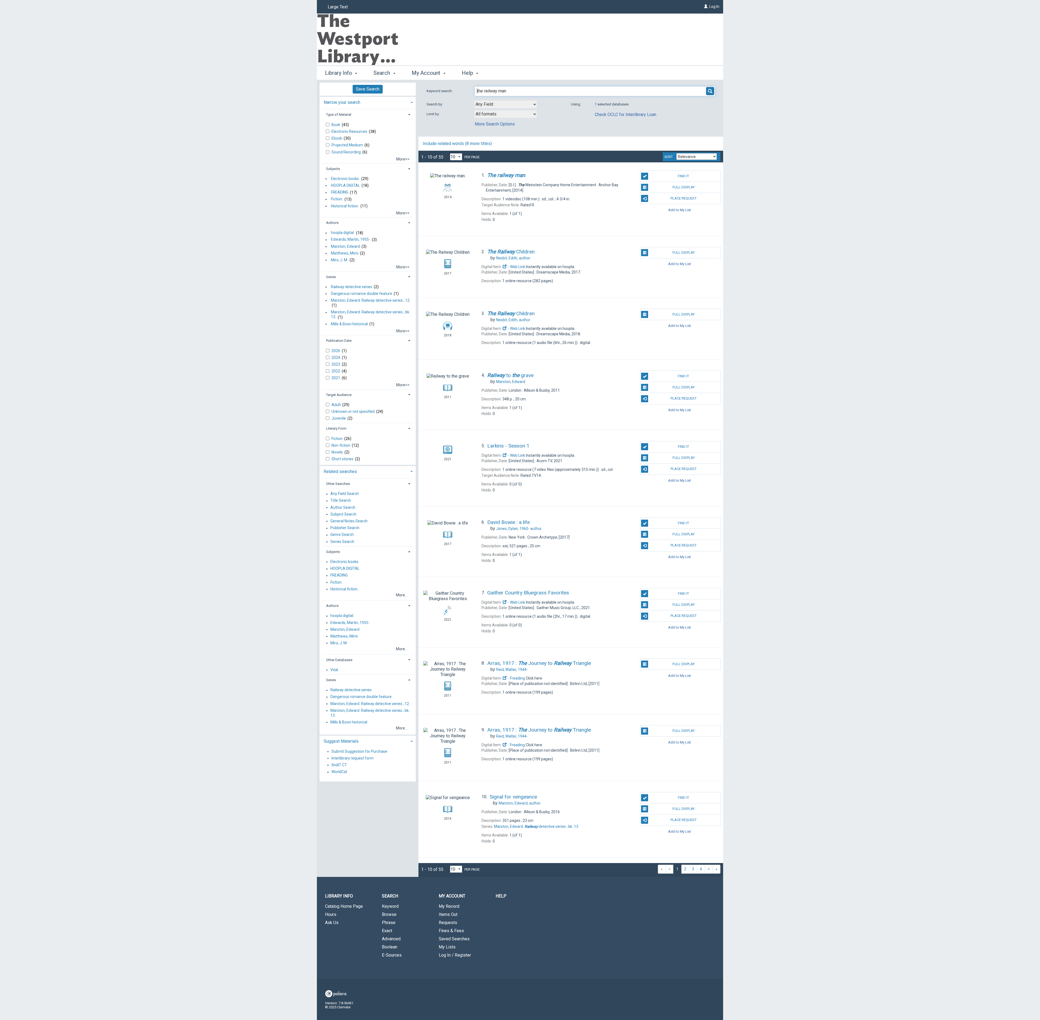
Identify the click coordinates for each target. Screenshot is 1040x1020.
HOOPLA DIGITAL (345, 185)
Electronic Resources (350, 131)
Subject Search (343, 514)
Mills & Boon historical (349, 324)
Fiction (337, 438)
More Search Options (495, 124)
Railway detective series (351, 287)
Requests (448, 922)
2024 (336, 357)
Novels (338, 452)
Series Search (342, 541)
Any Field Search (344, 494)
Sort (668, 157)
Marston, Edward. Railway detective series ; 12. (370, 300)
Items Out (448, 914)
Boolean (389, 947)
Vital (334, 670)
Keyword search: (440, 91)
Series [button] (331, 277)
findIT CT (339, 765)
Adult (337, 405)
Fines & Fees (451, 930)
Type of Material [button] (338, 114)
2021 (336, 378)
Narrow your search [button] (342, 102)
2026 (336, 351)
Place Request (684, 198)
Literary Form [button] (336, 428)
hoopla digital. (343, 233)
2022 (336, 371)
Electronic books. (345, 178)
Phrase (388, 922)
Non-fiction (341, 445)
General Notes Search (349, 521)
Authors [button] (332, 223)
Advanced (391, 938)
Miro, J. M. (339, 260)
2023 (336, 364)
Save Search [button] (367, 89)
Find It (683, 176)
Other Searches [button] (338, 484)
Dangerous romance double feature (361, 293)
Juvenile (339, 418)
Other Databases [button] (339, 660)
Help (501, 896)
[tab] (368, 102)
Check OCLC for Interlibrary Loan (625, 114)
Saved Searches (454, 938)
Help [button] (468, 73)
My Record (449, 906)
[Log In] (706, 6)
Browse (389, 914)
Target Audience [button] (339, 395)
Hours (330, 914)
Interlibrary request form (352, 758)
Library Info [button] (339, 73)
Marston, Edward (345, 246)
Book (336, 125)
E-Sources (392, 955)
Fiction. (337, 199)
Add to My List (679, 210)
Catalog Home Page (344, 906)
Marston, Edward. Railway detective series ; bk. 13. (370, 314)
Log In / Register (455, 955)
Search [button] (382, 73)
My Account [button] (427, 73)
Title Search (340, 500)
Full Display (683, 187)
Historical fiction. (345, 206)
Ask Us (332, 922)
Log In (714, 6)
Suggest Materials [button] (341, 741)
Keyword (390, 906)
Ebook (337, 138)
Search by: (435, 104)
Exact (387, 930)
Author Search (342, 507)
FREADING (339, 192)
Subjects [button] (333, 169)
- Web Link (516, 267)
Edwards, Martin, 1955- (350, 239)
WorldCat (339, 772)
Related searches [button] (340, 471)
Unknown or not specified (353, 411)
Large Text (338, 6)
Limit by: (433, 114)
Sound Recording (347, 152)
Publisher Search (344, 528)
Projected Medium (348, 145)
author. (513, 258)
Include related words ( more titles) (457, 143)
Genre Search (342, 535)
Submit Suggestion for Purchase (359, 751)
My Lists (447, 947)
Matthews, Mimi (344, 253)
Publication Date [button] (339, 341)
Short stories (343, 459)
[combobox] (505, 104)
